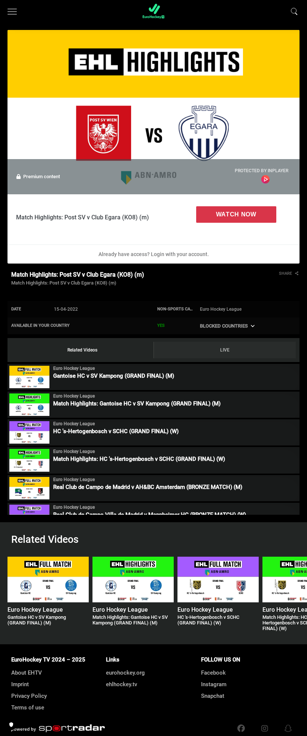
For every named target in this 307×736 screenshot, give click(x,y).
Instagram (214, 684)
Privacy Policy (29, 696)
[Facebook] (241, 728)
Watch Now (236, 214)
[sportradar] (58, 728)
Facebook (213, 672)
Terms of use (27, 707)
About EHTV (26, 672)
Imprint (20, 684)
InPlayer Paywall (265, 179)
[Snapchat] (286, 728)
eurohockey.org (125, 672)
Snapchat (212, 696)
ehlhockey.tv (121, 684)
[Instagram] (265, 728)
